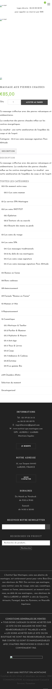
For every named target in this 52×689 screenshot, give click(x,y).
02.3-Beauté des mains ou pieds (19, 226)
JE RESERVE (26, 446)
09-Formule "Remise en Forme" (15, 296)
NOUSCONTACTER (26, 478)
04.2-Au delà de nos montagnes (19, 254)
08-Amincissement (9, 288)
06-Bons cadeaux (9, 281)
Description (8, 151)
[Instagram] (28, 561)
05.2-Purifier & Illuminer (15, 331)
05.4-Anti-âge (10, 341)
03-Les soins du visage (11, 235)
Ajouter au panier (34, 102)
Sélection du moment (11, 383)
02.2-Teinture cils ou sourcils (17, 221)
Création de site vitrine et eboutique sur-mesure (23, 676)
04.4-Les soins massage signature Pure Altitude (26, 264)
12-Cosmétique (8, 319)
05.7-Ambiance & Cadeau (16, 356)
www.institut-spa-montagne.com (28, 429)
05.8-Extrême (10, 361)
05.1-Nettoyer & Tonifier (15, 326)
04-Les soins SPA (9, 243)
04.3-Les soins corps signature (18, 259)
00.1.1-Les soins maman (14, 193)
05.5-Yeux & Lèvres (13, 346)
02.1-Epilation (10, 216)
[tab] (8, 151)
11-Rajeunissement (9, 312)
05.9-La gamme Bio (13, 366)
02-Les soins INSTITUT (12, 209)
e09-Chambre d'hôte (10, 375)
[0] (43, 4)
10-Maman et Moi (9, 304)
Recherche (26, 548)
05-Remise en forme (10, 273)
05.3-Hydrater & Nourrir (15, 336)
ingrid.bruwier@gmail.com (28, 425)
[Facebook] (24, 561)
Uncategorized (8, 390)
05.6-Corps (9, 351)
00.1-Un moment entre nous (14, 186)
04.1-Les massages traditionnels (19, 249)
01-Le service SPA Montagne (14, 202)
